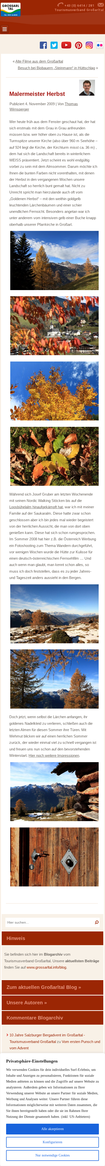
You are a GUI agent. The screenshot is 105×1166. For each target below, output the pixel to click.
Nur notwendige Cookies (52, 1155)
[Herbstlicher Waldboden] (54, 485)
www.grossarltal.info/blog (46, 967)
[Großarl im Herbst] (54, 355)
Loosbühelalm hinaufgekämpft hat (36, 507)
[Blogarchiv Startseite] (18, 9)
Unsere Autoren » (27, 1002)
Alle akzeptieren (52, 1129)
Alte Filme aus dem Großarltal (39, 61)
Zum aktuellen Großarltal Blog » (44, 987)
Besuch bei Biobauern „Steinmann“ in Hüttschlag (56, 68)
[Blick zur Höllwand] (54, 708)
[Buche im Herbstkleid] (54, 420)
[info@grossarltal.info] (101, 5)
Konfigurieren (52, 1142)
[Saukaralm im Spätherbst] (54, 643)
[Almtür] (54, 886)
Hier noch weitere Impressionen (54, 755)
